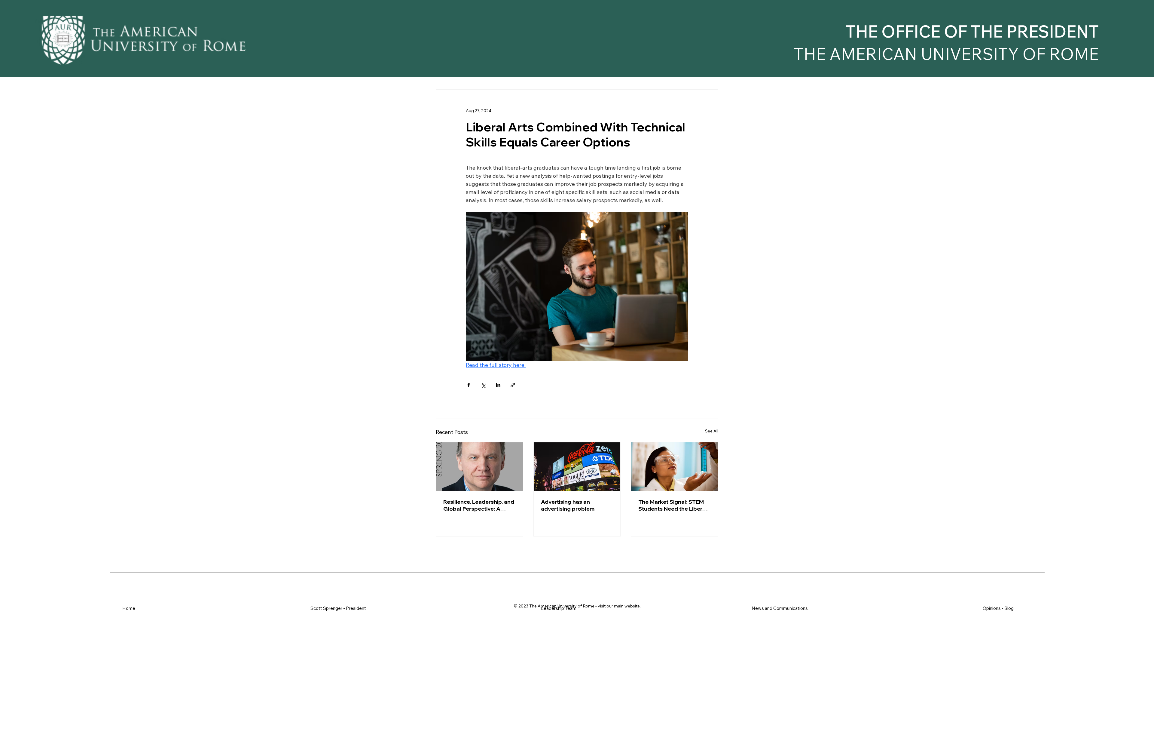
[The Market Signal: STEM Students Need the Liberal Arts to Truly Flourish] (674, 466)
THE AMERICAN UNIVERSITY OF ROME (946, 54)
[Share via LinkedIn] (498, 385)
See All (711, 431)
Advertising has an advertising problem (567, 505)
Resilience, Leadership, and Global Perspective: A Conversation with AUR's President (478, 505)
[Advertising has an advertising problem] (577, 466)
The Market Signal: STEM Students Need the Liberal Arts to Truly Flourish (672, 505)
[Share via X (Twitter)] (483, 385)
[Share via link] (513, 385)
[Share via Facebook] (469, 385)
